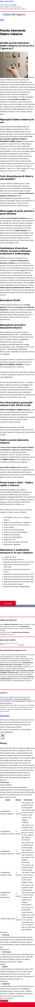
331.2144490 (12, 5)
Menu (2, 20)
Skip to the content (6, 1)
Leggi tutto (9, 732)
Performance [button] (4, 949)
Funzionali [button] (3, 932)
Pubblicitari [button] (4, 981)
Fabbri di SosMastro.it (6, 703)
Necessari (5, 782)
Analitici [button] (2, 964)
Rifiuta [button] (19, 727)
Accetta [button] (8, 727)
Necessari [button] (3, 780)
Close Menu (4, 716)
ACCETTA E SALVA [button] (6, 998)
